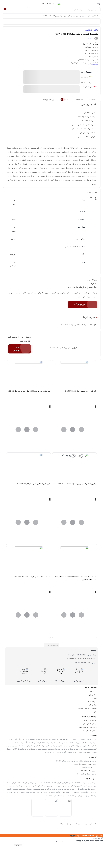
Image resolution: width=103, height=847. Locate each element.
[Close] (0, 835)
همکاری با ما (92, 705)
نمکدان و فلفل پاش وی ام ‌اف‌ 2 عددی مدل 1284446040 (31, 576)
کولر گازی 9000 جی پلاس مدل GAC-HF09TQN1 (33, 484)
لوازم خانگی (91, 16)
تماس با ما (93, 698)
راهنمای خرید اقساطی (89, 720)
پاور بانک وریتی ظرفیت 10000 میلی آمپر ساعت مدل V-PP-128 (29, 391)
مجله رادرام (92, 695)
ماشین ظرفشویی (81, 16)
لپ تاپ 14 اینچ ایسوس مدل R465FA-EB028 (80, 391)
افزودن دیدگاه (79, 304)
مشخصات (79, 99)
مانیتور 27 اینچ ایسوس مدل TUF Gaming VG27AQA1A (77, 484)
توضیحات (92, 99)
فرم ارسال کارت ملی (89, 724)
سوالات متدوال (91, 701)
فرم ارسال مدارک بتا (89, 730)
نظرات (65, 99)
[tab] (94, 99)
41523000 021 (87, 764)
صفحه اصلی (92, 691)
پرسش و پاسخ (48, 99)
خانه (97, 16)
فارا (95, 712)
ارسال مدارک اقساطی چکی (87, 727)
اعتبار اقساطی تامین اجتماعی (87, 708)
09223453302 (86, 771)
